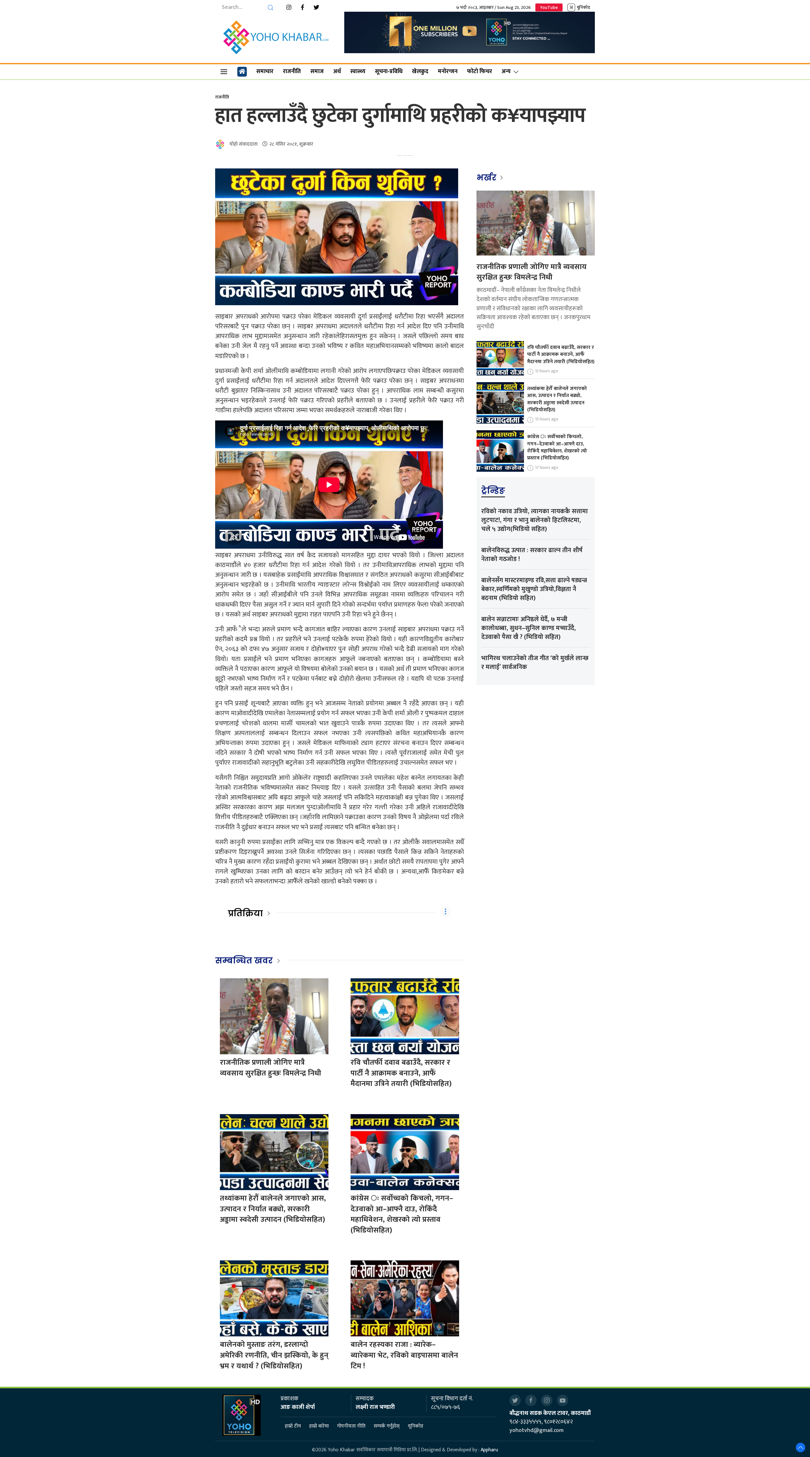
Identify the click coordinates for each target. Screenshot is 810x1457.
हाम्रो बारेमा (319, 1426)
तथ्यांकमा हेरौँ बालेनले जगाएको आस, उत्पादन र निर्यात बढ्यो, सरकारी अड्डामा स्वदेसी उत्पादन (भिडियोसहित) (273, 1209)
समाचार (264, 71)
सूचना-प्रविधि (388, 71)
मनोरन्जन (448, 71)
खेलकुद (420, 71)
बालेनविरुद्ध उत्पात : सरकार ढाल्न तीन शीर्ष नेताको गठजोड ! (532, 555)
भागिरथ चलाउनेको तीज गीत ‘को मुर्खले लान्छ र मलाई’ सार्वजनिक (535, 662)
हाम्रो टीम (293, 1426)
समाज (317, 71)
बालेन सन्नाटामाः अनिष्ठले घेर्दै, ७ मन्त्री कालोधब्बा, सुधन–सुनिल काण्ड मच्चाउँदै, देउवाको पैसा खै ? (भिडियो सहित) (528, 628)
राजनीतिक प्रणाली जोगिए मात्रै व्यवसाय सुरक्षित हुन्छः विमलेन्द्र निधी (270, 1068)
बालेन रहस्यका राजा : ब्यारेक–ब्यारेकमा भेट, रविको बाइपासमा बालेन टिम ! (404, 1355)
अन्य (506, 71)
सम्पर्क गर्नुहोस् (387, 1426)
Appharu (489, 1450)
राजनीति (292, 71)
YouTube (549, 7)
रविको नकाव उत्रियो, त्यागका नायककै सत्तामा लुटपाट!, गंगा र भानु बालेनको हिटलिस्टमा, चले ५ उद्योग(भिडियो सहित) (534, 520)
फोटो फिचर (479, 71)
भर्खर (487, 177)
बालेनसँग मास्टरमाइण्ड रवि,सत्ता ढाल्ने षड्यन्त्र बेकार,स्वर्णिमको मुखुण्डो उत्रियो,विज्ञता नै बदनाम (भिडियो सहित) (534, 589)
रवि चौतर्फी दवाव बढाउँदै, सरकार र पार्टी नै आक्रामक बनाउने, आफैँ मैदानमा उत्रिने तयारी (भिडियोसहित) (401, 1073)
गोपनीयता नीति (351, 1426)
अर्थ (337, 71)
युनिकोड (583, 7)
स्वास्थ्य (357, 71)
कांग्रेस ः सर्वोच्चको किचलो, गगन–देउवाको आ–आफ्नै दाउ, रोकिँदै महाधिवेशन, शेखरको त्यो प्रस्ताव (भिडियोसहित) (402, 1214)
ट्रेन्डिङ (493, 490)
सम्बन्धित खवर (244, 960)
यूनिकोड (415, 1426)
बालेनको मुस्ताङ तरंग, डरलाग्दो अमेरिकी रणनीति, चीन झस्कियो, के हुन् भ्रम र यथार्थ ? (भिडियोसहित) (274, 1355)
